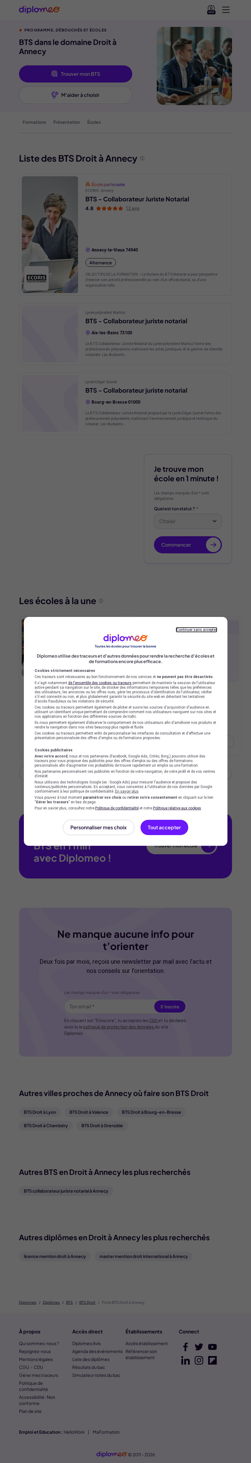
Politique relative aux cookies (177, 808)
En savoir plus (127, 791)
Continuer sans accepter (196, 630)
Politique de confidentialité (117, 808)
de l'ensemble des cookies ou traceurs (100, 683)
